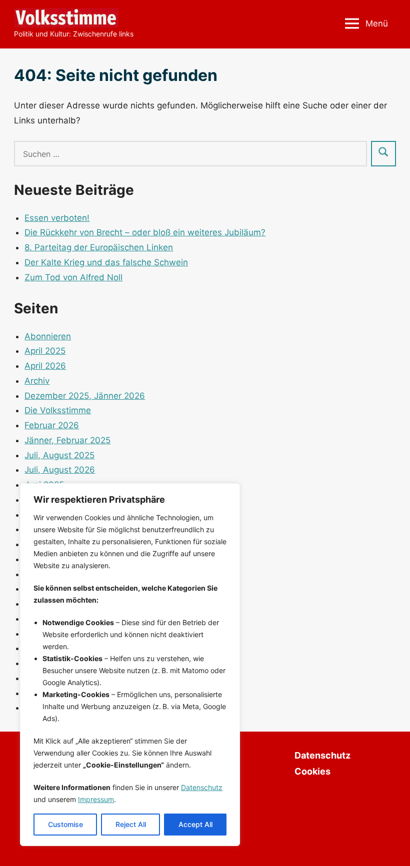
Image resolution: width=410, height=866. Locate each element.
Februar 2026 (51, 425)
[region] (130, 664)
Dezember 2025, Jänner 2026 (84, 396)
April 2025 (45, 351)
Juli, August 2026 (59, 470)
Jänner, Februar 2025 (67, 440)
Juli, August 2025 (59, 455)
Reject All (131, 824)
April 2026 (45, 366)
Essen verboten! (57, 218)
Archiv (37, 381)
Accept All (195, 824)
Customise (65, 824)
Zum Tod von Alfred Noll (73, 277)
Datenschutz (201, 787)
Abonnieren (47, 336)
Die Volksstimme (57, 410)
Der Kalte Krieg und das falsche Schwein (106, 262)
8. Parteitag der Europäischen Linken (98, 247)
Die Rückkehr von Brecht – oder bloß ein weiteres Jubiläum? (145, 232)
